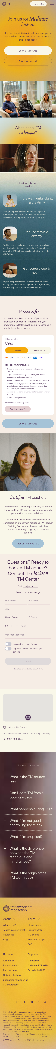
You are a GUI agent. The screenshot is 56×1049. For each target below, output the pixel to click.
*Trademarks (34, 1034)
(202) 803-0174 (30, 586)
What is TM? (9, 925)
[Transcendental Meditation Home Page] (6, 4)
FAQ (30, 944)
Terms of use (19, 1035)
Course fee (8, 934)
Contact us (33, 960)
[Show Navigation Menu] (52, 4)
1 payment (17, 350)
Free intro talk (35, 929)
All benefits (8, 960)
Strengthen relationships (15, 979)
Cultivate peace (11, 984)
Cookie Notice (45, 1035)
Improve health (10, 970)
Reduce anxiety (10, 965)
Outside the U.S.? (36, 970)
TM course (33, 934)
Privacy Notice (6, 1035)
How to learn (34, 925)
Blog (5, 939)
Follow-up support (37, 939)
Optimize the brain (12, 975)
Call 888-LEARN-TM (38, 965)
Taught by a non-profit (14, 929)
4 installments (39, 350)
